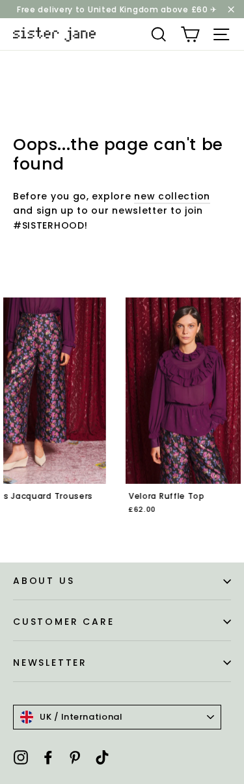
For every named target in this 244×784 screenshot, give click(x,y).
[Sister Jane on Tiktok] (102, 756)
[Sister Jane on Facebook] (48, 756)
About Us (43, 580)
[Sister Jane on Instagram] (21, 756)
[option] (130, 414)
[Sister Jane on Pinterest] (75, 756)
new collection (172, 196)
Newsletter (50, 662)
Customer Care (63, 621)
